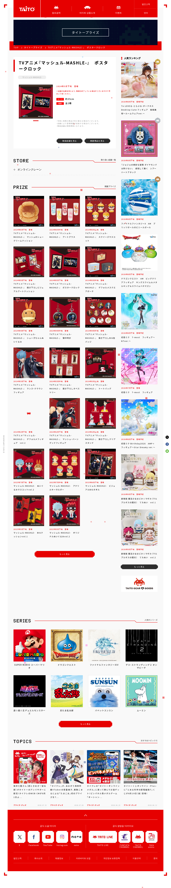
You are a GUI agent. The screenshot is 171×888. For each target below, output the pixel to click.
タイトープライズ (33, 47)
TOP (16, 47)
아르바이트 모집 (83, 858)
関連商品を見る (97, 140)
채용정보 (59, 858)
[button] (35, 120)
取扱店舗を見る (69, 140)
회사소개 (38, 858)
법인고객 (146, 4)
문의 (155, 858)
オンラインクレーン (30, 169)
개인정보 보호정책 (111, 858)
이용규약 (137, 858)
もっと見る (65, 554)
